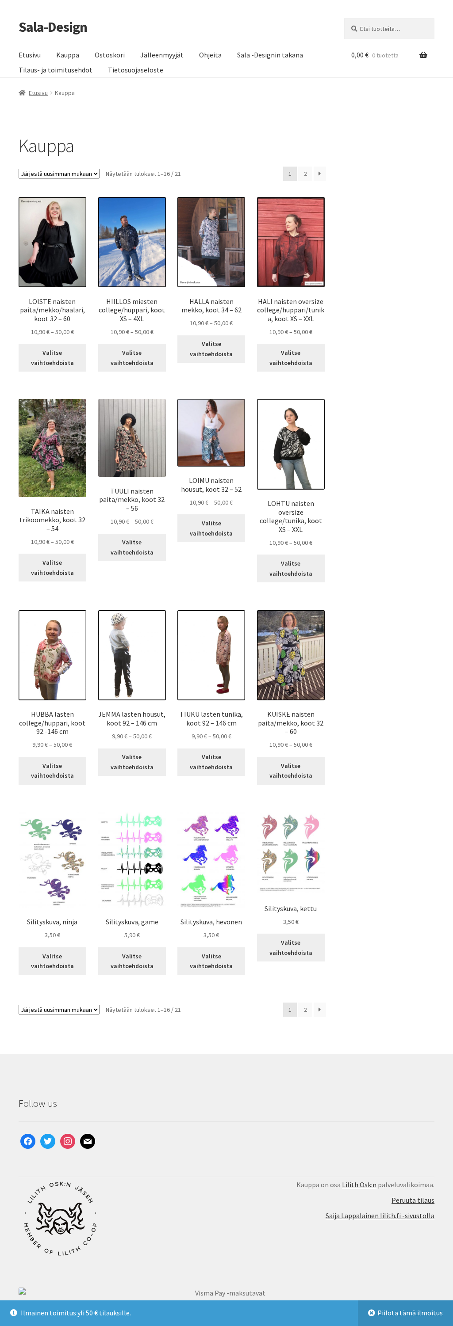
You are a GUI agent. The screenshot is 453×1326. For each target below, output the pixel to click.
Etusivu (30, 54)
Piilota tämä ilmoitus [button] (410, 1312)
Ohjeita (210, 54)
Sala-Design (53, 27)
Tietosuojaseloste (135, 69)
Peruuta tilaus (413, 1200)
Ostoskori (110, 54)
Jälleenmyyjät (162, 54)
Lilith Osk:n (359, 1184)
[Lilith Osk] (122, 1218)
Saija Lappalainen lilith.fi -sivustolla (380, 1215)
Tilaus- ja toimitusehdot (55, 69)
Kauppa (67, 54)
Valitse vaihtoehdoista (52, 358)
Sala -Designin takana (270, 54)
